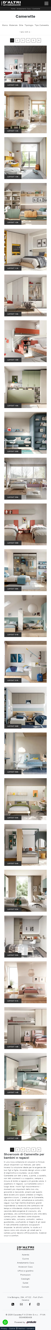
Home (13, 8)
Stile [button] (21, 25)
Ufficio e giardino (25, 1271)
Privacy (4, 1328)
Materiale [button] (13, 25)
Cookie (12, 1328)
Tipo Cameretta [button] (42, 25)
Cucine (25, 1259)
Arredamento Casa (24, 8)
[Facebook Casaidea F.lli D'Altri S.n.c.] (30, 1304)
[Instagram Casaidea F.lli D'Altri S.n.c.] (38, 1304)
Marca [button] (5, 25)
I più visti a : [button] (25, 32)
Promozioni (25, 1275)
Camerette (36, 8)
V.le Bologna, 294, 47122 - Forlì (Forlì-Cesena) (25, 1298)
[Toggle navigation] (46, 3)
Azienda (25, 1255)
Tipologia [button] (29, 25)
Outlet (25, 1283)
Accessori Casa (25, 1267)
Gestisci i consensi (26, 1328)
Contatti (25, 1287)
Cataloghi (25, 1279)
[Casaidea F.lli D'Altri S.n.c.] (11, 3)
